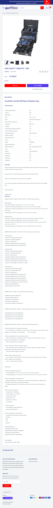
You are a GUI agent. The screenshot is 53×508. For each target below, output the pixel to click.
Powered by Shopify (7, 503)
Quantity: (7, 80)
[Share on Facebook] (40, 72)
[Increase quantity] (17, 80)
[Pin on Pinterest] (42, 72)
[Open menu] (3, 7)
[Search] (42, 7)
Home (4, 13)
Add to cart (15, 85)
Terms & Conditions (33, 461)
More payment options (38, 89)
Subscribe (47, 3)
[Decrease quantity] (11, 80)
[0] (49, 8)
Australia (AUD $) (6, 492)
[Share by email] (47, 72)
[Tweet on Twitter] (45, 72)
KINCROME (7, 71)
